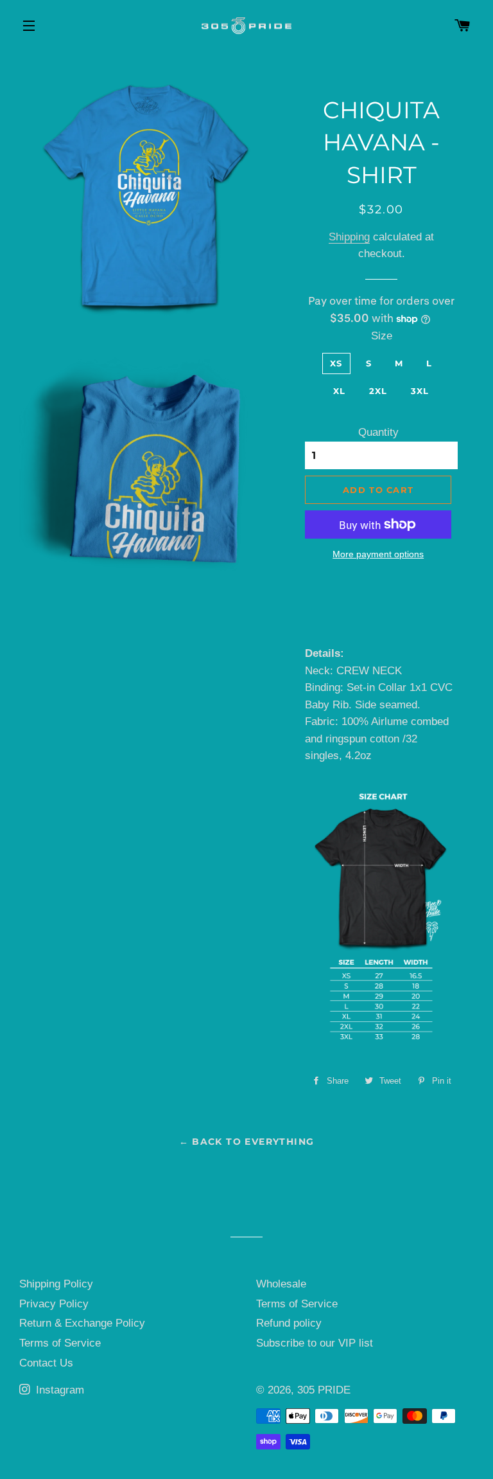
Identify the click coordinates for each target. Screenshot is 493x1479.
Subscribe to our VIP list (314, 1343)
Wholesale (281, 1284)
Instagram (58, 1390)
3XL (420, 391)
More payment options (378, 554)
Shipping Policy (56, 1284)
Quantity (378, 432)
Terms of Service (60, 1343)
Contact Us (46, 1363)
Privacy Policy (54, 1304)
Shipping (349, 237)
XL (339, 391)
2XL (378, 391)
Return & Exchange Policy (82, 1323)
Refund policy (289, 1323)
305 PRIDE (323, 1390)
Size (381, 336)
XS (336, 363)
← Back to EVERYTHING (247, 1141)
